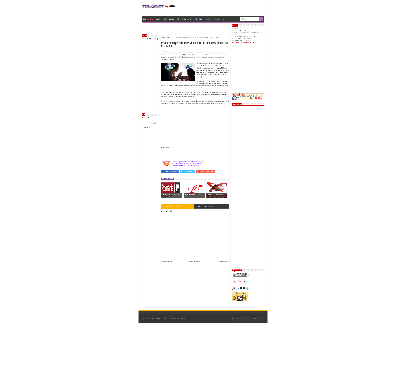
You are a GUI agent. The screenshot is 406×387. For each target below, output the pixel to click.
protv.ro (168, 147)
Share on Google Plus (207, 171)
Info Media (165, 51)
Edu (196, 19)
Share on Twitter (189, 171)
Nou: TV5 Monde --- (241, 38)
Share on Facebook (172, 171)
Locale (165, 19)
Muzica (184, 19)
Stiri (178, 19)
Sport (190, 19)
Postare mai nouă (166, 261)
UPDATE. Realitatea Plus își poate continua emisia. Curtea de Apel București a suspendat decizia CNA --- (248, 32)
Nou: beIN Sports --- (241, 40)
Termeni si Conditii (250, 319)
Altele (200, 19)
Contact (261, 319)
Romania (158, 19)
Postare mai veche (223, 261)
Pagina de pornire (194, 261)
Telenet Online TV (157, 319)
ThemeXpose (181, 319)
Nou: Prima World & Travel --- (244, 36)
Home (144, 19)
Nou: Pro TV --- (239, 29)
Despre (240, 319)
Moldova (171, 19)
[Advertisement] (190, 29)
